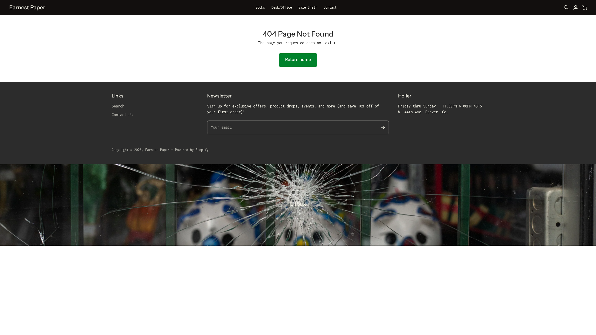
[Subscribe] (340, 295)
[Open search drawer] (566, 7)
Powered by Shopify (192, 150)
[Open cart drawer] (584, 7)
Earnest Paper (157, 150)
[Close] (377, 258)
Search (118, 106)
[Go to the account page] (575, 7)
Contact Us (122, 115)
